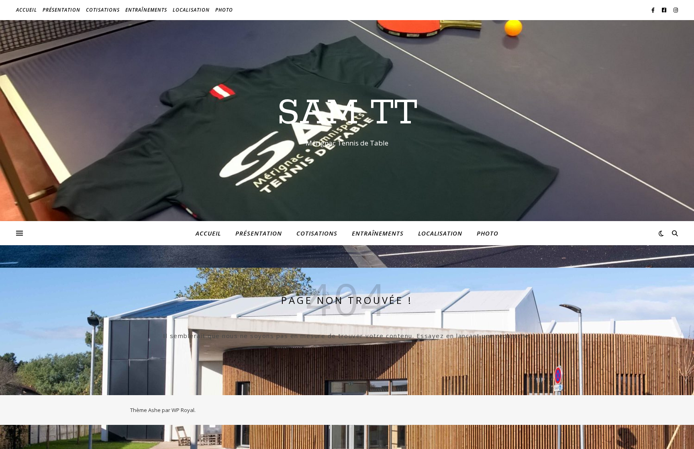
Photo (224, 9)
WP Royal (182, 410)
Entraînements (146, 9)
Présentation (61, 9)
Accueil (26, 9)
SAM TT (347, 113)
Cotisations (103, 9)
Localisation (191, 9)
